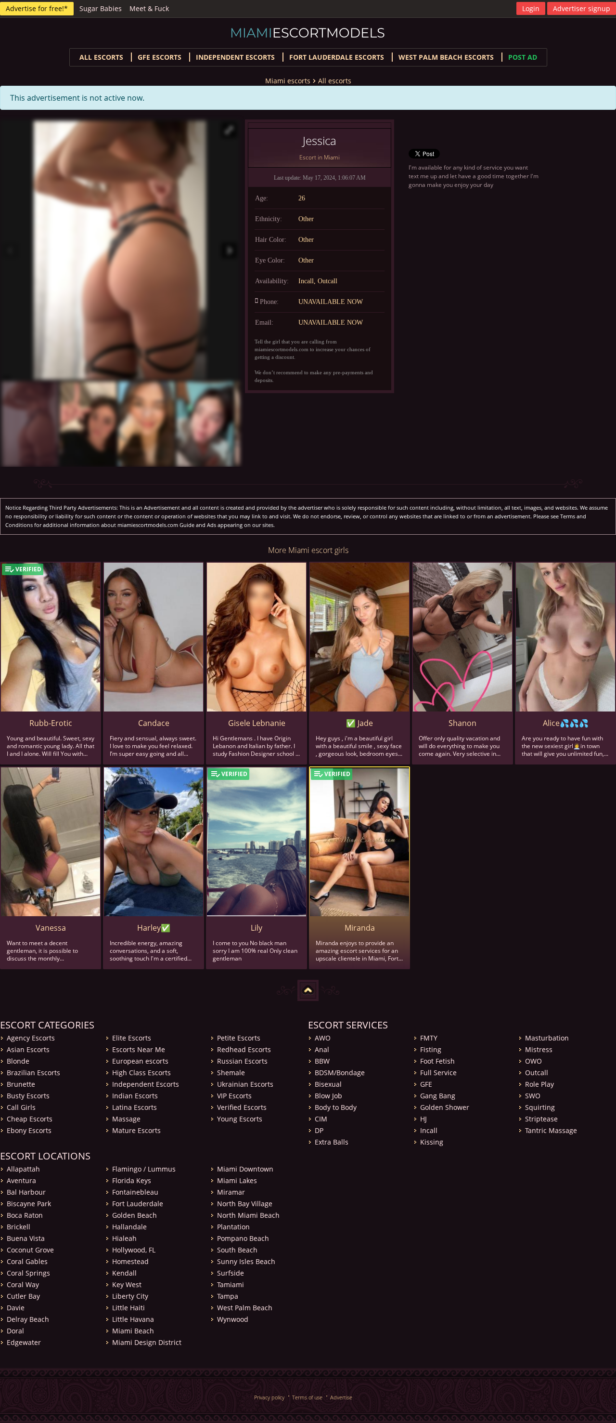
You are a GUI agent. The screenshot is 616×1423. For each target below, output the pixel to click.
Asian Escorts (28, 1049)
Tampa (227, 1296)
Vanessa (51, 927)
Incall (428, 1130)
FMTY (428, 1037)
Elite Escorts (131, 1037)
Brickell (18, 1226)
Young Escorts (239, 1118)
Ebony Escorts (29, 1130)
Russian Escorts (242, 1061)
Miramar (231, 1192)
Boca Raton (25, 1215)
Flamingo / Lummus (144, 1168)
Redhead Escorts (244, 1049)
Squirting (540, 1107)
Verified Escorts (242, 1107)
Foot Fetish (437, 1061)
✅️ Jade (359, 723)
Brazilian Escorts (33, 1072)
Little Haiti (128, 1307)
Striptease (541, 1118)
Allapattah (23, 1168)
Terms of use (307, 1397)
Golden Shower (444, 1107)
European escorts (140, 1061)
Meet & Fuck (149, 8)
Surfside (230, 1273)
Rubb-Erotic (50, 723)
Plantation (233, 1226)
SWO (532, 1095)
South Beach (237, 1249)
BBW (322, 1061)
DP (319, 1130)
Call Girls (21, 1107)
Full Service (438, 1072)
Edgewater (24, 1342)
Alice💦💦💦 (566, 723)
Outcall (536, 1072)
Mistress (538, 1049)
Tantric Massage (551, 1130)
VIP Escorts (234, 1095)
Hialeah (124, 1238)
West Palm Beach (244, 1307)
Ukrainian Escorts (245, 1084)
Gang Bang (437, 1095)
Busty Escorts (28, 1095)
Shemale (231, 1072)
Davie (16, 1307)
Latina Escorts (134, 1107)
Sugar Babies (100, 8)
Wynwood (232, 1319)
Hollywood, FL (133, 1249)
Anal (322, 1049)
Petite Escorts (238, 1037)
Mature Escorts (136, 1130)
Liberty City (130, 1296)
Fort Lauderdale (137, 1203)
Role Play (539, 1084)
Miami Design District (146, 1342)
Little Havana (133, 1319)
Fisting (430, 1049)
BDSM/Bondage (340, 1072)
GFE (426, 1084)
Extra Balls (331, 1141)
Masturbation (547, 1037)
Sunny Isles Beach (246, 1261)
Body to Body (336, 1107)
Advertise (341, 1397)
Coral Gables (27, 1261)
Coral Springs (28, 1273)
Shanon (462, 723)
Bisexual (328, 1084)
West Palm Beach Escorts (446, 57)
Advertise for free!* (37, 8)
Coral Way (23, 1284)
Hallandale (129, 1226)
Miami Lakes (237, 1180)
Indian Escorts (135, 1095)
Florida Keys (131, 1180)
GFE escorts (159, 57)
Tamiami (230, 1284)
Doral (15, 1330)
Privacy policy (269, 1397)
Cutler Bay (23, 1296)
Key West (126, 1284)
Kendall (124, 1273)
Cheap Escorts (29, 1118)
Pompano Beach (243, 1238)
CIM (321, 1118)
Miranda (360, 927)
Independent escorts (235, 57)
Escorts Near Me (138, 1049)
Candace (153, 723)
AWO (323, 1037)
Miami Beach (133, 1330)
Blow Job (328, 1095)
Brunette (21, 1084)
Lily (256, 927)
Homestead (130, 1261)
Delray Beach (28, 1319)
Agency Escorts (31, 1037)
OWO (533, 1061)
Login (530, 8)
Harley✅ (153, 927)
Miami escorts (287, 80)
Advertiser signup (581, 8)
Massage (126, 1118)
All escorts (101, 57)
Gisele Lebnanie (256, 723)
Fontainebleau (135, 1192)
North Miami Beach (248, 1215)
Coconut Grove (30, 1249)
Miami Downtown (245, 1168)
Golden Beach (134, 1215)
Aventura (21, 1180)
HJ (423, 1118)
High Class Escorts (141, 1072)
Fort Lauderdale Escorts (336, 57)
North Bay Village (244, 1203)
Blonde (18, 1061)
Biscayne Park (29, 1203)
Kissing (431, 1141)
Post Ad (522, 57)
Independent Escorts (145, 1084)
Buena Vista (26, 1238)
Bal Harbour (26, 1192)
